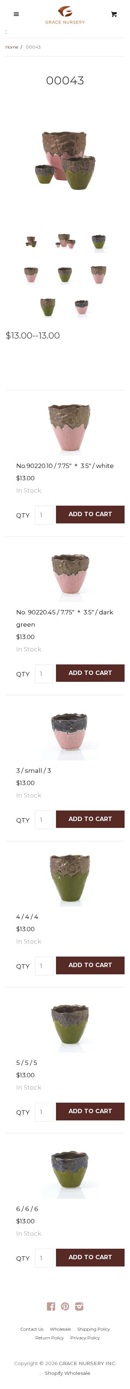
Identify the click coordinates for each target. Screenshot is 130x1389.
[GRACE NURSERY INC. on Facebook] (51, 1307)
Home (11, 47)
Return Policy (49, 1337)
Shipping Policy (93, 1329)
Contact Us (31, 1329)
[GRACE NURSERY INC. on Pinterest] (65, 1307)
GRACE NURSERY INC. (87, 1363)
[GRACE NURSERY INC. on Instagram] (79, 1307)
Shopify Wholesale (67, 1373)
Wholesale (60, 1329)
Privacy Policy (85, 1337)
